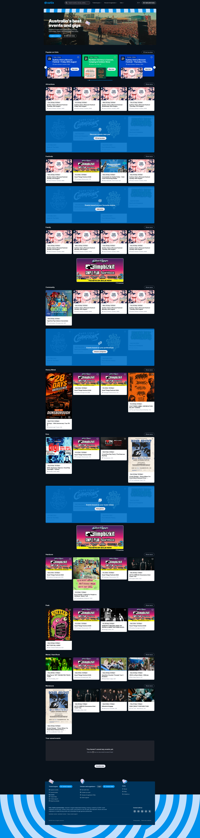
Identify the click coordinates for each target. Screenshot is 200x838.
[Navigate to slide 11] (100, 80)
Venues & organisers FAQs (89, 795)
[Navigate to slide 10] (99, 80)
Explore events (55, 36)
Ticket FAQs (53, 796)
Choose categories (100, 351)
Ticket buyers (96, 2)
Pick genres (100, 509)
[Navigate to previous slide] (45, 67)
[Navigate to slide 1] (88, 80)
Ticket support (54, 799)
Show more (149, 84)
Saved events (54, 792)
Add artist (100, 209)
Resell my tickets (54, 801)
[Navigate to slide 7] (95, 80)
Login (99, 786)
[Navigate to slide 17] (108, 80)
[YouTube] (138, 811)
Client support (85, 797)
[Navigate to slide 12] (101, 80)
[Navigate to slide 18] (109, 80)
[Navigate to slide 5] (93, 80)
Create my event (86, 792)
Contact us (126, 794)
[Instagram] (134, 811)
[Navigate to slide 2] (89, 80)
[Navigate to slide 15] (105, 80)
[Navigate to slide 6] (94, 80)
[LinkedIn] (142, 811)
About (125, 789)
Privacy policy (136, 820)
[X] (149, 811)
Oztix (121, 2)
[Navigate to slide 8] (97, 80)
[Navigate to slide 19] (110, 80)
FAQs (125, 791)
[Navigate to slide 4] (91, 80)
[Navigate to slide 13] (103, 80)
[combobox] (77, 2)
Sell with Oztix (150, 3)
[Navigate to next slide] (154, 67)
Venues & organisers (110, 2)
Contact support (66, 786)
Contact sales (109, 786)
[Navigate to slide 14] (104, 80)
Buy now (75, 69)
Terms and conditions (146, 820)
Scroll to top (100, 766)
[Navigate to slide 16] (107, 80)
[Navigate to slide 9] (98, 80)
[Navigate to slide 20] (111, 80)
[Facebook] (146, 811)
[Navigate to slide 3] (90, 80)
